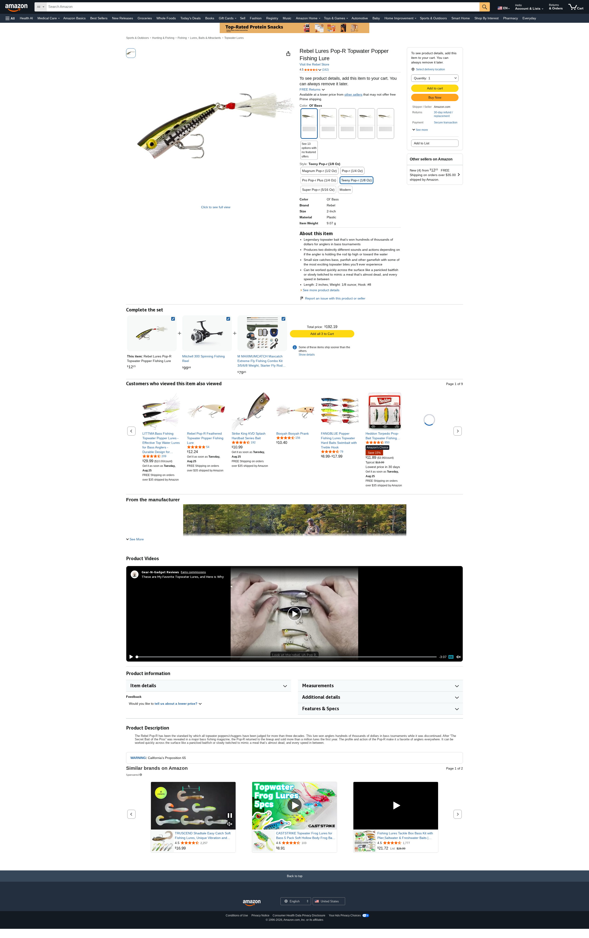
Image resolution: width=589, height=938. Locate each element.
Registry (272, 18)
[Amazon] (17, 7)
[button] (10, 18)
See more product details (321, 290)
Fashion (256, 18)
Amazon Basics (74, 18)
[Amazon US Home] (251, 903)
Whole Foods (166, 18)
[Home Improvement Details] (415, 18)
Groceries (145, 18)
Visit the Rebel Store (314, 64)
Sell (242, 18)
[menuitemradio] (450, 657)
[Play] (130, 657)
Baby (376, 18)
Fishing (182, 38)
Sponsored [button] (132, 774)
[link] (207, 333)
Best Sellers (98, 18)
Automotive (360, 18)
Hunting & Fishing (163, 38)
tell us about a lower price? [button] (176, 703)
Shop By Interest (486, 18)
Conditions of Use (237, 915)
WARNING (138, 758)
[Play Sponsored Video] (294, 805)
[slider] (286, 656)
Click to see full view (215, 207)
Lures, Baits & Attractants (205, 38)
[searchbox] (262, 7)
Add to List (421, 143)
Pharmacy (510, 18)
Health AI (26, 18)
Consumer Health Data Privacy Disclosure (299, 915)
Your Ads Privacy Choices (345, 915)
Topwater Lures (234, 38)
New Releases (122, 18)
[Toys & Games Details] (347, 18)
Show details (307, 354)
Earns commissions (193, 572)
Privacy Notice (260, 915)
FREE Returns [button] (310, 89)
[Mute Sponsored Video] (230, 824)
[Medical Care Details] (59, 18)
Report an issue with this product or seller (335, 298)
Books (209, 18)
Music (287, 18)
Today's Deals (190, 18)
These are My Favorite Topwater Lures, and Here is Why (182, 577)
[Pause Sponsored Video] (230, 816)
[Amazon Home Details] (319, 18)
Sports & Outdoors (433, 18)
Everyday (529, 18)
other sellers (353, 94)
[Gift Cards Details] (236, 18)
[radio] (131, 53)
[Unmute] (458, 657)
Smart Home (460, 18)
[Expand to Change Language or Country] (509, 8)
